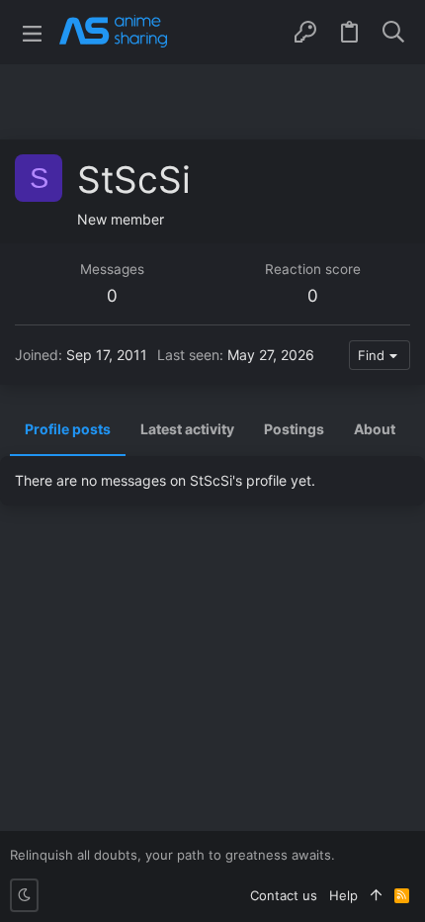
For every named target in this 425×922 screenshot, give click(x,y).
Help (343, 895)
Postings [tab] (294, 428)
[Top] (376, 895)
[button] (32, 32)
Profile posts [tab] (68, 428)
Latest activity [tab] (187, 428)
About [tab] (374, 428)
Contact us (283, 895)
